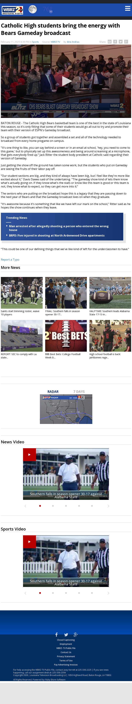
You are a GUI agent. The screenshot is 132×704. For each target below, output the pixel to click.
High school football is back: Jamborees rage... (105, 356)
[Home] (13, 10)
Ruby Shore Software (55, 679)
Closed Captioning (66, 639)
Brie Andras (73, 41)
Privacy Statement (66, 656)
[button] (66, 81)
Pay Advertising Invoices (66, 664)
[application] (66, 81)
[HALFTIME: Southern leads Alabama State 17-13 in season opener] (110, 293)
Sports (35, 41)
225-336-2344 (59, 672)
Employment (66, 644)
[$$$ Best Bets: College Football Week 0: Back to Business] (66, 336)
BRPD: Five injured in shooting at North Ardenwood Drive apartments (56, 235)
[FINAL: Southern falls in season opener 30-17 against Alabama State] (66, 293)
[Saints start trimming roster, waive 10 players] (22, 293)
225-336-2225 (84, 669)
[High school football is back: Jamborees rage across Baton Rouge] (110, 336)
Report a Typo (10, 259)
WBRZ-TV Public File (65, 648)
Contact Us (66, 652)
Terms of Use (66, 660)
